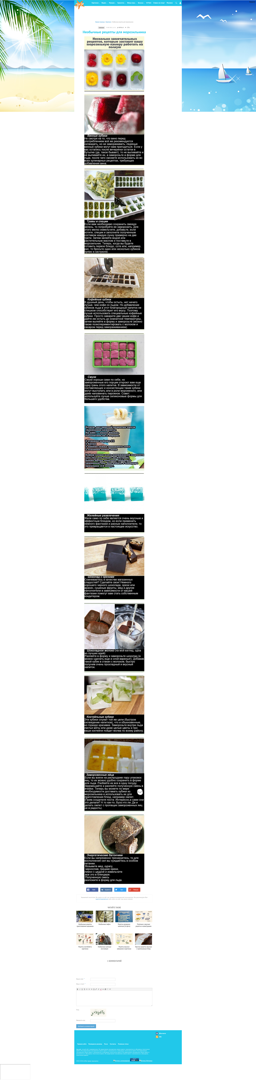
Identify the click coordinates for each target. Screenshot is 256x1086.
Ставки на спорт (159, 3)
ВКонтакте (162, 1033)
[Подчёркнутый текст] (82, 989)
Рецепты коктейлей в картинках (85, 948)
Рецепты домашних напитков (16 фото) (124, 925)
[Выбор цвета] (101, 989)
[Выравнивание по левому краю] (87, 989)
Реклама (170, 3)
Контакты (113, 1044)
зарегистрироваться (102, 899)
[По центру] (89, 989)
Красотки (121, 3)
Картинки (95, 3)
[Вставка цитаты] (105, 989)
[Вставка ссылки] (96, 989)
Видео (104, 3)
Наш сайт (78, 1049)
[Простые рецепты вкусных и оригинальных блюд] (143, 939)
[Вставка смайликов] (94, 989)
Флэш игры (131, 3)
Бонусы (140, 3)
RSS (160, 1037)
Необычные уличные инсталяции (104, 948)
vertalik (121, 27)
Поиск (106, 1044)
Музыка (111, 3)
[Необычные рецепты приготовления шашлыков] (85, 916)
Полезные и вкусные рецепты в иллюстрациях (143, 925)
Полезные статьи (123, 1044)
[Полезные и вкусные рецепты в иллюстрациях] (143, 916)
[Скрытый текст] (103, 989)
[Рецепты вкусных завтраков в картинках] (124, 939)
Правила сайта (81, 1044)
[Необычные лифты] (104, 916)
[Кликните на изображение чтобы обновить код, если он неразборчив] (98, 1016)
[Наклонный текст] (80, 989)
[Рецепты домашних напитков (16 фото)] (124, 916)
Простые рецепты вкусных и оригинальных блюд (143, 948)
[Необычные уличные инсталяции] (104, 939)
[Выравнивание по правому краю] (91, 989)
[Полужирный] (77, 989)
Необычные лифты (104, 924)
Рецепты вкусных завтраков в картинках (124, 948)
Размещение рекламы (95, 1044)
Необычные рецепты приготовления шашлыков (85, 925)
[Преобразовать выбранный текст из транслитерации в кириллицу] (108, 989)
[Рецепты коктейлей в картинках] (85, 939)
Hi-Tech (148, 3)
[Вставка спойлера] (110, 989)
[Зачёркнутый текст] (84, 989)
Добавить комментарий (86, 1026)
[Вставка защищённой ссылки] (98, 989)
